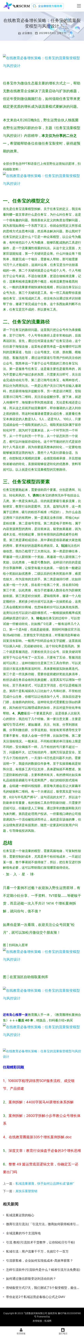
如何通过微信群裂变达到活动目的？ (31, 1278)
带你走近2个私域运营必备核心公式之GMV (35, 1297)
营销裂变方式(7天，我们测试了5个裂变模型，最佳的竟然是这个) (43, 1287)
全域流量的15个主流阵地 (23, 1233)
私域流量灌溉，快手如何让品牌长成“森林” (44, 1183)
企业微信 (27, 33)
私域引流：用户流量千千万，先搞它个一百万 (37, 1251)
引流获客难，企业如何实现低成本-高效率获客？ (39, 1260)
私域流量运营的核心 (20, 1215)
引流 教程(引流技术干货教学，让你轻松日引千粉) (40, 1242)
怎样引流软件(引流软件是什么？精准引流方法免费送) (43, 1269)
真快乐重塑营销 (26, 1191)
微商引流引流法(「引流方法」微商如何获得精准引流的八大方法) (43, 1224)
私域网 (47, 1320)
